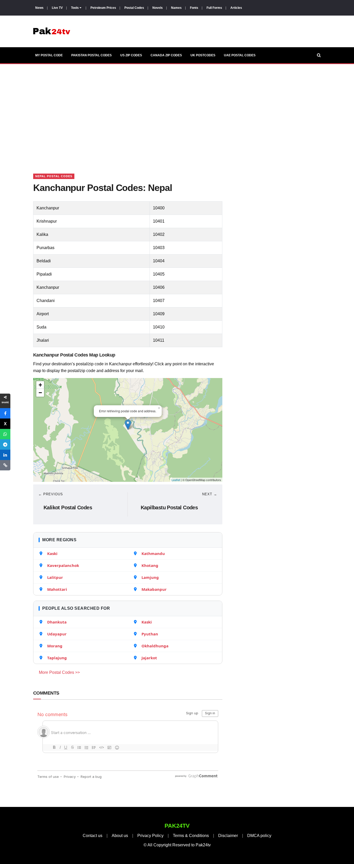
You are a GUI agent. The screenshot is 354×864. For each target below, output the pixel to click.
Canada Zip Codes (166, 55)
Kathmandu (153, 553)
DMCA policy (259, 835)
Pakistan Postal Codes (91, 55)
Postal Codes (134, 8)
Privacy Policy (150, 835)
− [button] (40, 392)
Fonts (194, 8)
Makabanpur (154, 589)
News (39, 8)
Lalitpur (55, 577)
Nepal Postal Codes (53, 176)
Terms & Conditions (191, 835)
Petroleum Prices (103, 8)
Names (176, 8)
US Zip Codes (131, 55)
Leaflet (176, 480)
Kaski (52, 553)
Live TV (57, 8)
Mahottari (57, 589)
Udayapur (57, 633)
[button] (5, 413)
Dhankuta (57, 622)
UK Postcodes (202, 55)
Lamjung (150, 577)
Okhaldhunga (154, 645)
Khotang (149, 565)
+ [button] (40, 385)
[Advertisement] (177, 112)
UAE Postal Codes (240, 55)
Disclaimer (228, 835)
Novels (157, 8)
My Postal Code (49, 55)
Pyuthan (149, 633)
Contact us (92, 835)
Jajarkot (149, 657)
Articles (236, 8)
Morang (54, 645)
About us (120, 835)
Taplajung (57, 657)
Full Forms (214, 8)
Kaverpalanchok (63, 565)
